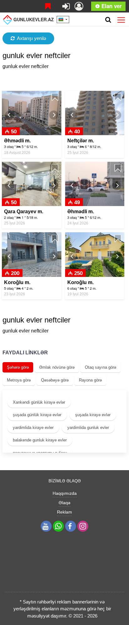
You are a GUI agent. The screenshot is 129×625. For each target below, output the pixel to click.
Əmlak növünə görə (57, 367)
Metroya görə (19, 380)
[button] (9, 115)
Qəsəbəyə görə (55, 380)
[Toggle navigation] (121, 18)
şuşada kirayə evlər (93, 414)
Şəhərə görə (18, 367)
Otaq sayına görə (100, 367)
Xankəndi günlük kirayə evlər (39, 402)
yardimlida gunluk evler (88, 427)
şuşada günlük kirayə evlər (37, 414)
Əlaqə (64, 502)
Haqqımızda (65, 493)
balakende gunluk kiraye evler (40, 440)
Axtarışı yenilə (31, 38)
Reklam (64, 511)
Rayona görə (90, 380)
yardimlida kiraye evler (33, 427)
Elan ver (111, 6)
